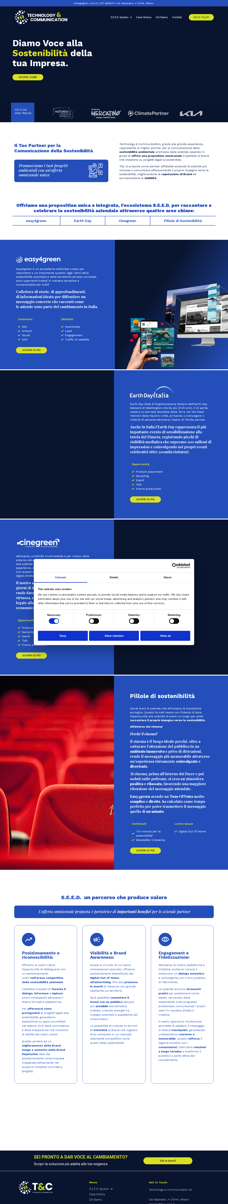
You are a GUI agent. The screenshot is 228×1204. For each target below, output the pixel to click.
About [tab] (167, 577)
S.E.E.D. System (119, 17)
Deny (63, 635)
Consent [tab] (60, 577)
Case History (143, 17)
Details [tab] (114, 577)
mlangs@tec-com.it (85, 3)
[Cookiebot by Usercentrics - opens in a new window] (174, 565)
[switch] (94, 621)
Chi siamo (162, 17)
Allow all (165, 635)
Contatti (177, 17)
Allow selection (114, 635)
